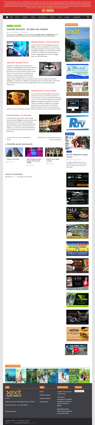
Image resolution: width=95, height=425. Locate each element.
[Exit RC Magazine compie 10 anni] (77, 142)
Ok (43, 10)
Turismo (25, 17)
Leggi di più (50, 10)
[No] (93, 6)
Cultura (66, 17)
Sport (17, 17)
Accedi (41, 391)
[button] (19, 17)
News (11, 17)
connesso (14, 177)
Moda (33, 17)
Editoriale (69, 151)
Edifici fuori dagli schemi (53, 160)
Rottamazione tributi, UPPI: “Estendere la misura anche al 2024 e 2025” (64, 411)
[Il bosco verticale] (14, 148)
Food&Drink (76, 17)
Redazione (17, 32)
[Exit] (7, 17)
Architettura (42, 17)
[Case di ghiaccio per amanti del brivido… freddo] (34, 148)
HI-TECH (52, 17)
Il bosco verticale (13, 159)
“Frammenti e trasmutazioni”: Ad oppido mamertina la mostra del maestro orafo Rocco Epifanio (64, 401)
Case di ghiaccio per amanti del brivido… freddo (34, 161)
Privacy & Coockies (10, 411)
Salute (60, 17)
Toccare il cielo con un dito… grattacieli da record (18, 138)
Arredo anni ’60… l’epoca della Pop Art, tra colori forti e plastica (49, 138)
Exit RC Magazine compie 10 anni (77, 155)
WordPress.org (44, 402)
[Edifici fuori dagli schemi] (54, 148)
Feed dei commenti (45, 398)
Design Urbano (17, 25)
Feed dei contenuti (45, 395)
